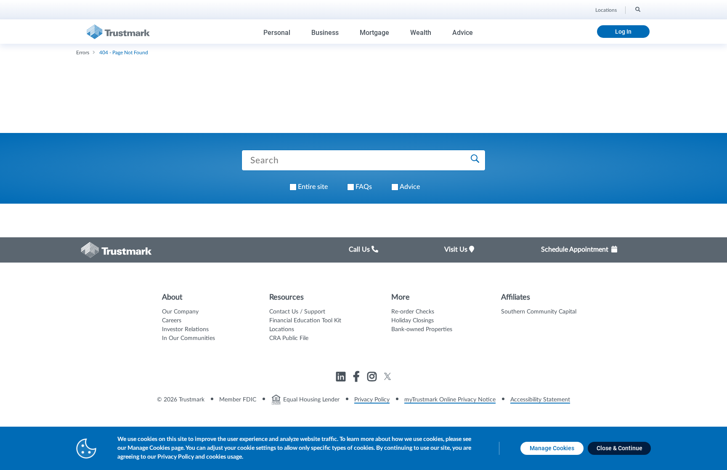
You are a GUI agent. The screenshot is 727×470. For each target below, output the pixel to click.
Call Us (360, 249)
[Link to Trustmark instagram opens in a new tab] (373, 378)
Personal (276, 33)
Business (325, 33)
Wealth (420, 33)
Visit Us (456, 249)
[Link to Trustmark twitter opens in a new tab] (387, 376)
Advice (462, 33)
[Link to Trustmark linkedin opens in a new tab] (342, 378)
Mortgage (374, 33)
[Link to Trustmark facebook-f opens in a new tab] (357, 378)
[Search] (637, 9)
